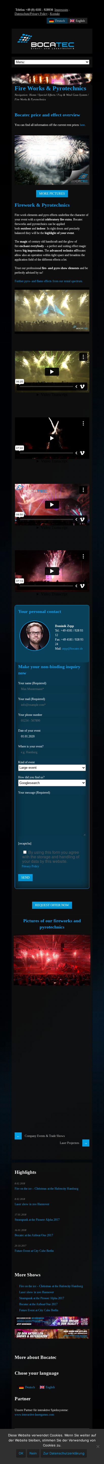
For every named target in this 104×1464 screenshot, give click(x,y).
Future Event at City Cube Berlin (34, 1251)
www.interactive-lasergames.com (34, 1414)
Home (32, 94)
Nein (33, 1453)
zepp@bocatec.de (72, 648)
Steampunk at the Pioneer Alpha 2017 (37, 1219)
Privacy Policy (30, 866)
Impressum (61, 10)
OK (21, 1453)
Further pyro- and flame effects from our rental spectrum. (49, 281)
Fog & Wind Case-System (72, 94)
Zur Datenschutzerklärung (63, 1453)
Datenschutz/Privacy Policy (31, 14)
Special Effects (46, 94)
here (82, 125)
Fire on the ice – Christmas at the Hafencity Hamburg (46, 1188)
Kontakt (55, 14)
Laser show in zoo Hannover (32, 1204)
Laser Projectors (69, 1143)
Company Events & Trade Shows (45, 1136)
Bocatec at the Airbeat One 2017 (34, 1235)
